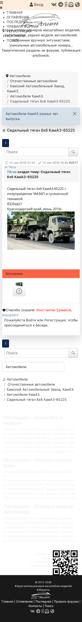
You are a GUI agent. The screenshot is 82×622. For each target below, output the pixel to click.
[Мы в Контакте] (54, 4)
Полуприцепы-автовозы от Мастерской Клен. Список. (40, 480)
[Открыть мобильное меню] (1, 2)
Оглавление (24, 601)
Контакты (35, 606)
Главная (7, 601)
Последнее (43, 601)
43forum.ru (43, 554)
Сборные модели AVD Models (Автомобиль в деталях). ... (41, 518)
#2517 (73, 162)
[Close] (75, 114)
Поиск (49, 606)
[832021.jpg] (41, 230)
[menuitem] (14, 12)
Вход (38, 4)
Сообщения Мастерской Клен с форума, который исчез (41, 484)
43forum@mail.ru (40, 565)
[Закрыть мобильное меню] (1, 7)
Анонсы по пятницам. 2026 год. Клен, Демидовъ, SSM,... (41, 429)
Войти (31, 320)
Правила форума (66, 601)
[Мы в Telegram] (60, 4)
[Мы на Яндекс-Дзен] (66, 4)
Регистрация (55, 320)
